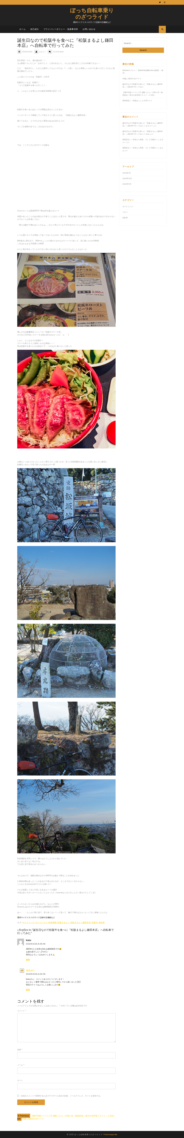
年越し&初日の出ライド (131, 78)
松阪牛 (95, 922)
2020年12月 (127, 178)
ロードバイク (41, 922)
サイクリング (28, 922)
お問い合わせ (89, 29)
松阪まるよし (63, 922)
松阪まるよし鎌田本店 (80, 922)
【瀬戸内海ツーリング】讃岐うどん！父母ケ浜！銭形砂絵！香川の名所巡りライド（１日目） (142, 93)
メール (20, 1065)
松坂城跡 (52, 922)
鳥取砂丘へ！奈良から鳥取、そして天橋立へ (139, 139)
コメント (21, 1010)
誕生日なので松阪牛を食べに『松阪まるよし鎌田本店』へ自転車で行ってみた (142, 85)
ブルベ (125, 212)
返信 (28, 959)
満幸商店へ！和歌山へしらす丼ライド (137, 100)
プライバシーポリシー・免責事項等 (61, 29)
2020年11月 (126, 184)
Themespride (110, 1134)
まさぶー (30, 970)
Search (143, 50)
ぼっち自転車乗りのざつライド (92, 13)
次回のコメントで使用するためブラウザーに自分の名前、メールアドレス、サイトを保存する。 (61, 1095)
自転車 (102, 922)
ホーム (22, 29)
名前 (19, 1049)
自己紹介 (34, 29)
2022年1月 (126, 173)
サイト (20, 1080)
